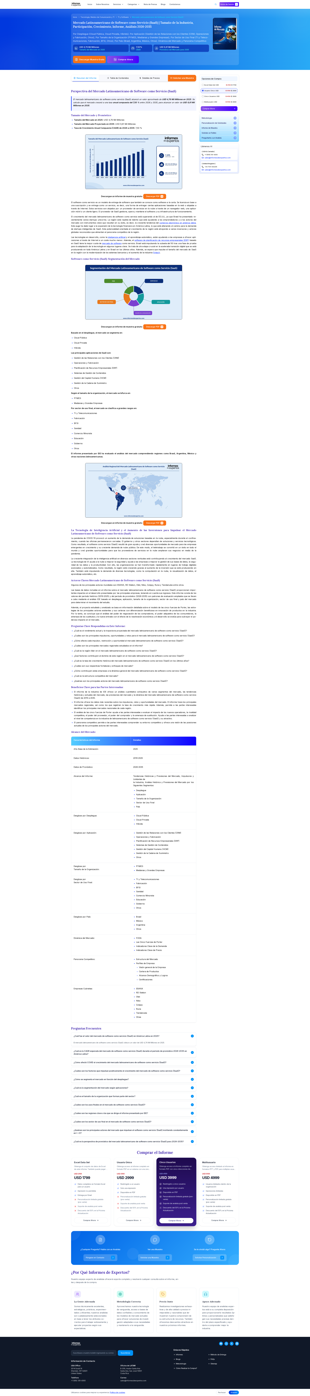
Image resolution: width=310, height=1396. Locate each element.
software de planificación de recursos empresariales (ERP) (162, 240)
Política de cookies (117, 1392)
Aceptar (234, 1392)
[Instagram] (226, 1344)
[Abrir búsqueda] (216, 4)
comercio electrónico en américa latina (177, 223)
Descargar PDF (153, 196)
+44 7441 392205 (211, 167)
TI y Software (123, 17)
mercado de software (112, 243)
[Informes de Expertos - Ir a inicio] (76, 4)
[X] (232, 1344)
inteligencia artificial (117, 237)
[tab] (85, 78)
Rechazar (222, 1392)
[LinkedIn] (237, 1344)
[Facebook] (221, 1344)
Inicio (75, 17)
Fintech (156, 252)
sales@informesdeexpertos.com (218, 158)
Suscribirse (125, 1353)
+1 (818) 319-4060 (211, 155)
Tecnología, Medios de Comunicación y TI (97, 17)
